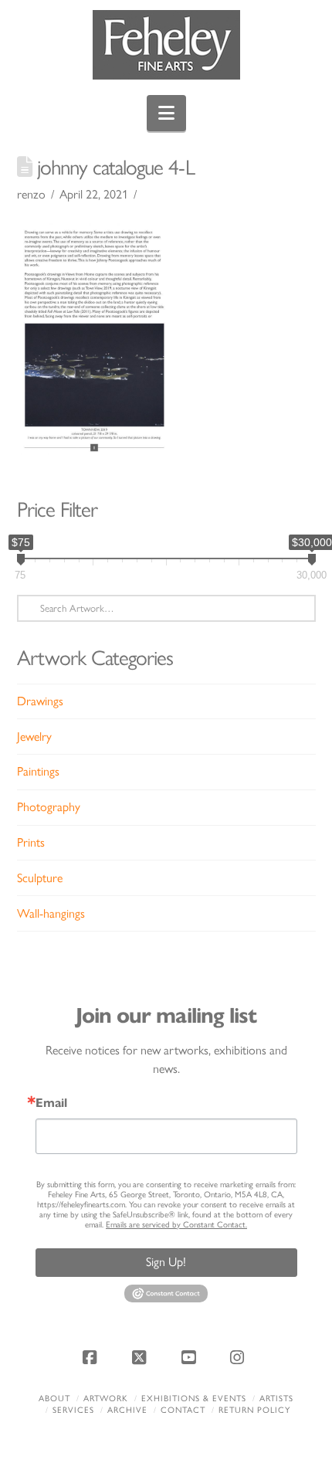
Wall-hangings (51, 913)
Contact (183, 1410)
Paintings (38, 771)
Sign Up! (166, 1261)
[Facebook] (92, 1357)
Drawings (40, 701)
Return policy (254, 1410)
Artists (276, 1399)
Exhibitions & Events (193, 1399)
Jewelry (34, 736)
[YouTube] (191, 1357)
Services (73, 1410)
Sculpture (40, 878)
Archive (127, 1410)
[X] (141, 1357)
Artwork (105, 1399)
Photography (48, 807)
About (54, 1399)
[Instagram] (239, 1357)
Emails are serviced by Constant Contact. (176, 1225)
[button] (166, 113)
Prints (31, 842)
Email (51, 1103)
